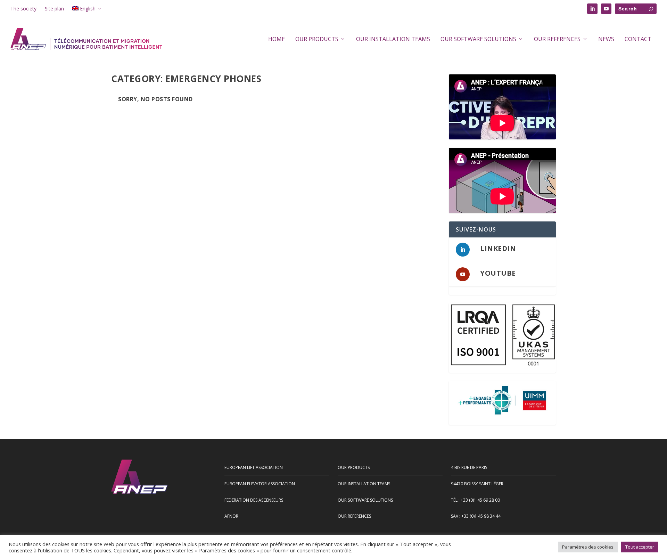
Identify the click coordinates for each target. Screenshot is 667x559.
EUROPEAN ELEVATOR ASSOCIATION (259, 484)
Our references (557, 39)
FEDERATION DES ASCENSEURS (253, 500)
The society (23, 8)
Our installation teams (393, 39)
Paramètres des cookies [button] (588, 547)
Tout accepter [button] (639, 547)
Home (276, 39)
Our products (316, 39)
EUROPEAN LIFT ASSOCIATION (253, 467)
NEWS (606, 39)
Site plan (54, 8)
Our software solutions (478, 39)
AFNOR (231, 516)
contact (638, 39)
